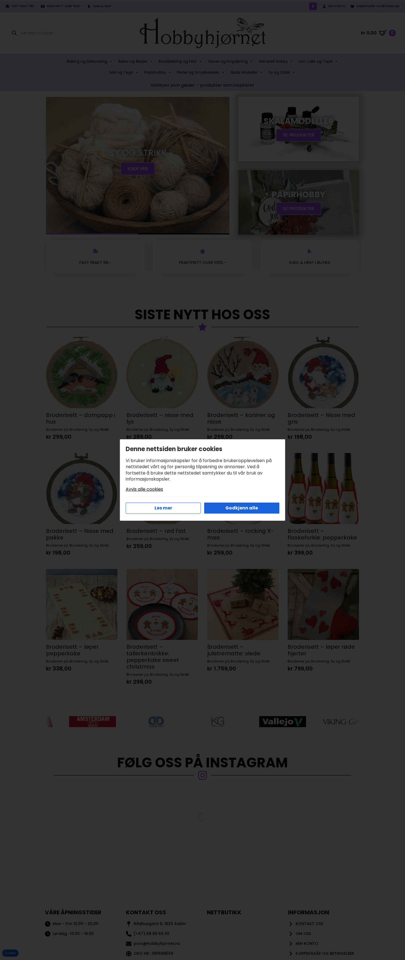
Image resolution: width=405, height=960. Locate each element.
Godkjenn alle (241, 508)
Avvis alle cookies (144, 489)
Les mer (163, 508)
